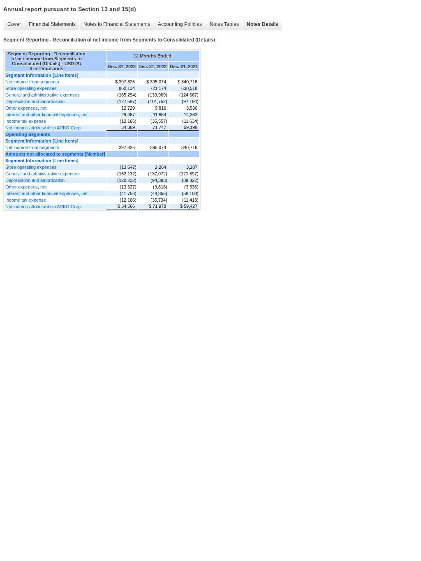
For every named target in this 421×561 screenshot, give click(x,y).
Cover (14, 24)
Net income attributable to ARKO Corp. (43, 127)
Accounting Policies (180, 24)
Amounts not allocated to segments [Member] (55, 154)
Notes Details (262, 24)
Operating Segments (27, 134)
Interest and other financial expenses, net (46, 114)
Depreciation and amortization (35, 101)
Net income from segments (32, 81)
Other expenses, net (25, 108)
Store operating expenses (31, 88)
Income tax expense (25, 121)
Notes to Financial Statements (116, 24)
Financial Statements (52, 24)
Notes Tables (224, 24)
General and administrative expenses (42, 94)
